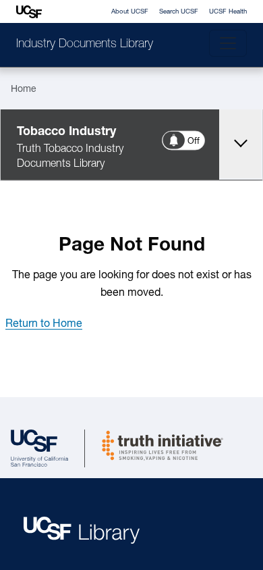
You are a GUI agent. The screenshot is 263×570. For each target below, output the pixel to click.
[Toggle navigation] (228, 43)
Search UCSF (178, 12)
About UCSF (129, 12)
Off (194, 141)
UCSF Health (228, 12)
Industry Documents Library (84, 44)
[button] (44, 324)
